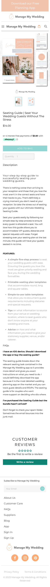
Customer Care (13, 503)
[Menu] (2, 26)
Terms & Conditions (35, 572)
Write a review (25, 462)
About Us (9, 497)
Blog (7, 520)
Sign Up (9, 537)
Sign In (8, 532)
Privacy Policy (11, 572)
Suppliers (10, 515)
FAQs (7, 509)
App (6, 526)
